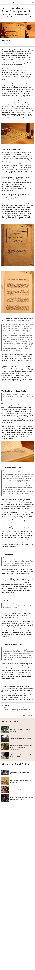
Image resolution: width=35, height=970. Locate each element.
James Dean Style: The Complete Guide (20, 773)
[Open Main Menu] (3, 2)
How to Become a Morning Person (20, 738)
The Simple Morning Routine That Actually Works (20, 781)
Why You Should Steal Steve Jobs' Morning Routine (20, 755)
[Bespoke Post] (17, 2)
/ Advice (4, 43)
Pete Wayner (6, 40)
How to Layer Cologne (17, 790)
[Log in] (28, 2)
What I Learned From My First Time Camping (21, 730)
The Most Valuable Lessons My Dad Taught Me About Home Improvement (21, 747)
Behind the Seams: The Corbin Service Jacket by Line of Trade (21, 798)
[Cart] (32, 2)
